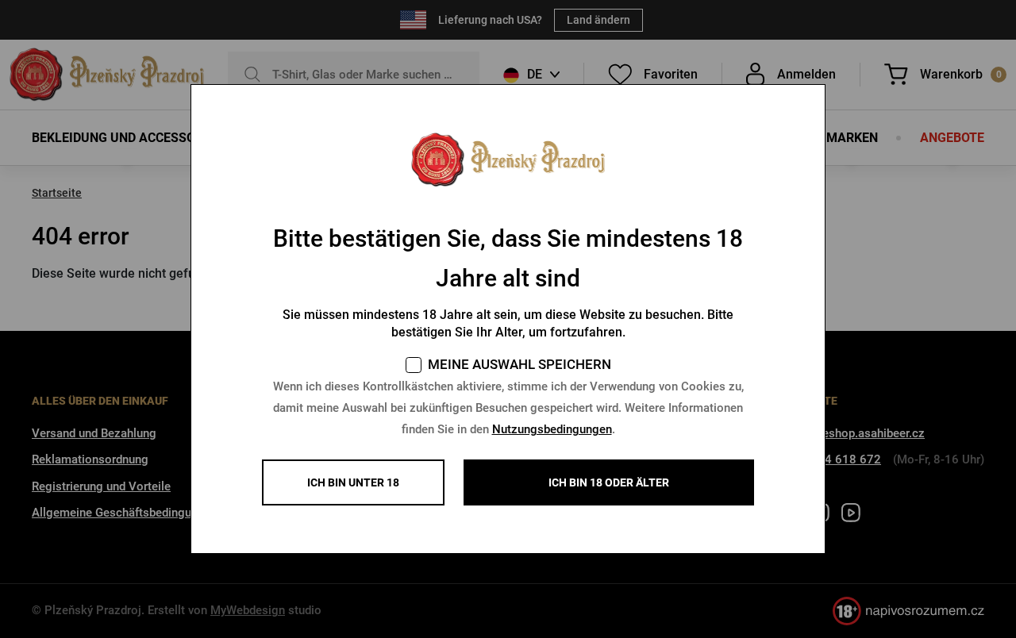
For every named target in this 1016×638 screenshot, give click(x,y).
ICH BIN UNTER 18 (353, 482)
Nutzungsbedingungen (552, 429)
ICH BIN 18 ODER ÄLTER (608, 482)
